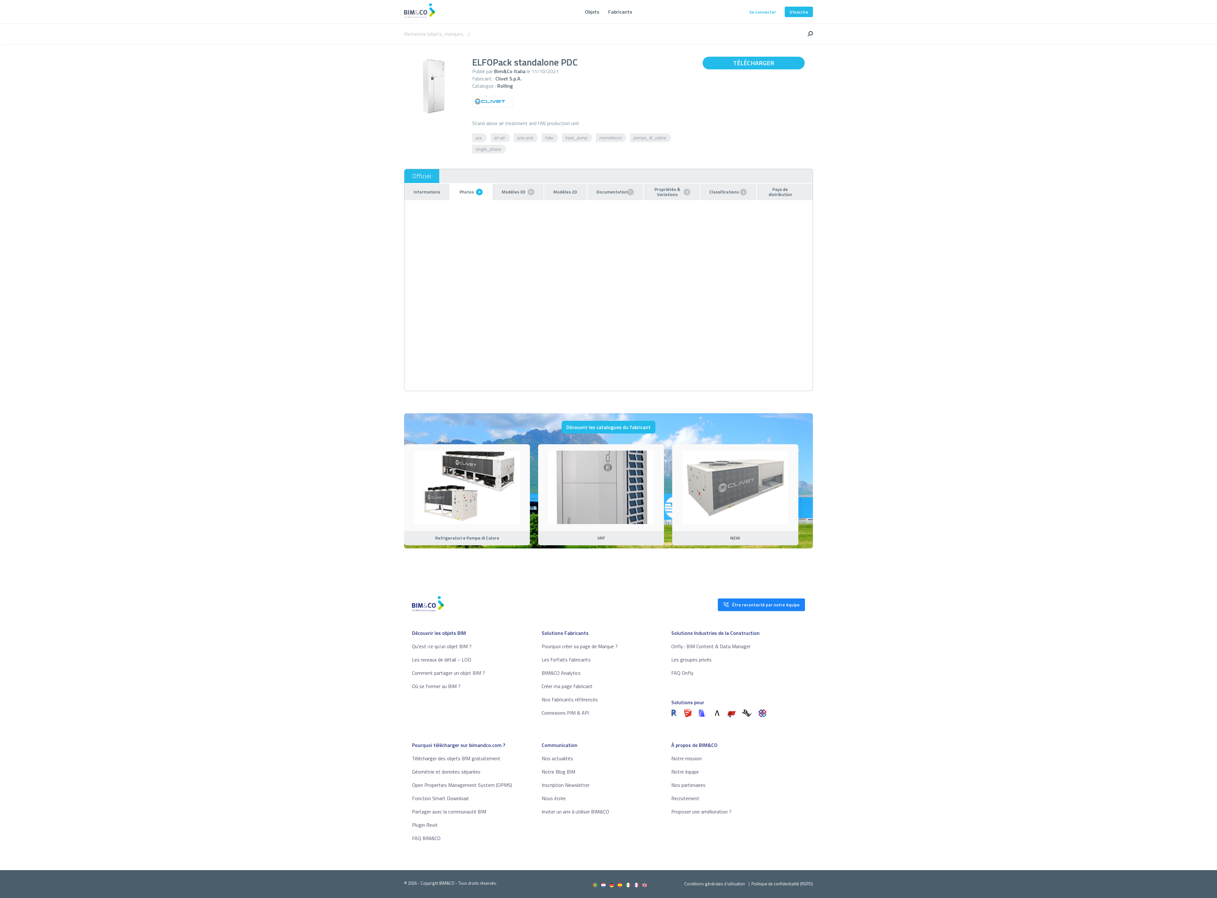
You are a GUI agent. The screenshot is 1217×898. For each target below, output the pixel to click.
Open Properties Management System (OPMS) (462, 785)
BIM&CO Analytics (561, 673)
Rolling (505, 86)
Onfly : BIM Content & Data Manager (710, 646)
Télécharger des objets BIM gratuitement (456, 758)
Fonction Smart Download (440, 798)
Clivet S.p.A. (508, 78)
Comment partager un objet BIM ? (448, 673)
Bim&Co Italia (509, 71)
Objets (592, 12)
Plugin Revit (425, 825)
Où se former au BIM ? (436, 686)
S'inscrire (798, 12)
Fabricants (620, 12)
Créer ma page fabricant (567, 686)
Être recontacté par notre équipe (766, 604)
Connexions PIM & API (565, 713)
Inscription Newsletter (565, 785)
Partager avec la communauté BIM (449, 811)
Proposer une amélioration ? (701, 811)
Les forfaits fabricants (566, 659)
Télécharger (753, 63)
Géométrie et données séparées (446, 771)
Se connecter (762, 12)
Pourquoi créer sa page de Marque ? (580, 646)
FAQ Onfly (682, 673)
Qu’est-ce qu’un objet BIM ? (442, 646)
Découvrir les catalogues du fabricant (608, 427)
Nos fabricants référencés (570, 699)
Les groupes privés (691, 659)
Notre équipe (685, 771)
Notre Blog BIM (558, 771)
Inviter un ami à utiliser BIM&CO (575, 811)
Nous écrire (554, 798)
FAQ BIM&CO (426, 838)
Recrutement (685, 798)
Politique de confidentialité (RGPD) (782, 884)
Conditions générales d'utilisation (714, 884)
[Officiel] (421, 176)
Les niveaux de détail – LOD (441, 659)
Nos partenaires (688, 785)
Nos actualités (557, 758)
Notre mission (686, 758)
